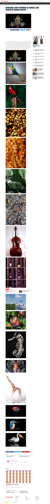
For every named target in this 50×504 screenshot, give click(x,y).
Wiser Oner (20, 48)
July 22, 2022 (24, 292)
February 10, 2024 (11, 292)
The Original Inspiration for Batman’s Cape (24, 492)
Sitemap (36, 498)
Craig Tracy (15, 48)
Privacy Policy (39, 1)
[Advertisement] (18, 36)
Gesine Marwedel (25, 48)
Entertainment (3, 3)
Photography (11, 3)
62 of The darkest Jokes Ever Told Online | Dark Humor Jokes (39, 56)
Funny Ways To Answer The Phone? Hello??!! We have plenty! (39, 59)
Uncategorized (8, 482)
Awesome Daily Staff (14, 460)
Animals (15, 3)
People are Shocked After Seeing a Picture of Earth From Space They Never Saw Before (39, 65)
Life (16, 498)
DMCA (36, 1)
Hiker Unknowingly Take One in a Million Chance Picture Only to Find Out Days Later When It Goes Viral (39, 50)
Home (6, 5)
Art (17, 3)
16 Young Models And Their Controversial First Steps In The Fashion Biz (36, 46)
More (20, 3)
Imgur (9, 448)
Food (16, 499)
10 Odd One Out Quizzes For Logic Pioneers (12, 291)
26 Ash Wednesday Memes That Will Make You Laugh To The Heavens (26, 291)
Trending (17, 497)
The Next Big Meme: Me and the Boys (23, 491)
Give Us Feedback (37, 497)
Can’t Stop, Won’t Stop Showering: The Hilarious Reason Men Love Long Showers (40, 77)
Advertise (36, 496)
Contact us (42, 1)
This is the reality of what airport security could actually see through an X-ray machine (40, 73)
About (34, 1)
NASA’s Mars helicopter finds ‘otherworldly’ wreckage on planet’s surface (39, 62)
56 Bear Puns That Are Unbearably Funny (10, 492)
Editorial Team (37, 499)
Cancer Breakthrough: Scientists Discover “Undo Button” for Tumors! (40, 69)
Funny (7, 3)
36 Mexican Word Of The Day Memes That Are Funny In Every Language (39, 53)
